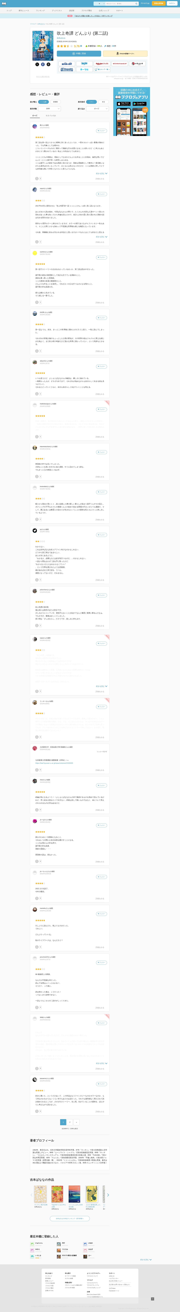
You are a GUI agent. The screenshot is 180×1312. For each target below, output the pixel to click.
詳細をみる (100, 179)
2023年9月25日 (45, 782)
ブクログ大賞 (49, 1285)
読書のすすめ (49, 1290)
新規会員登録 (158, 3)
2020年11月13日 (45, 911)
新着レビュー (49, 1281)
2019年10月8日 (45, 406)
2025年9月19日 (45, 749)
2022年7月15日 (45, 254)
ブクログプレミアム (93, 1285)
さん (42, 125)
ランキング (48, 1276)
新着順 (55, 102)
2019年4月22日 (45, 640)
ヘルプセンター (113, 1278)
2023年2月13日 (45, 191)
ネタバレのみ (51, 116)
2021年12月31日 (45, 874)
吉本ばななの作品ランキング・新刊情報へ (70, 1218)
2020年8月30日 (45, 1020)
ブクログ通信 (49, 1288)
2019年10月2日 (45, 449)
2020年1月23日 (45, 315)
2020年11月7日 (45, 959)
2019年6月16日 (45, 592)
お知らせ (111, 1276)
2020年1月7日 (44, 363)
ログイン (172, 3)
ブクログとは (145, 3)
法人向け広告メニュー (115, 1281)
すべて (34, 116)
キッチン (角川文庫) (41, 1205)
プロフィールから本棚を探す (73, 1285)
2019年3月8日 (44, 704)
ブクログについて (92, 1276)
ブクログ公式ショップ (93, 1287)
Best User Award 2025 (93, 1294)
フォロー (102, 131)
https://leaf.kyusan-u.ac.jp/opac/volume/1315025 (54, 763)
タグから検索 (69, 1278)
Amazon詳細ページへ (127, 53)
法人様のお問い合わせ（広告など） (120, 1284)
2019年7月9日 (44, 532)
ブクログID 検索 (70, 1287)
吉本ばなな (61, 38)
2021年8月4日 (44, 128)
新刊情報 (48, 1278)
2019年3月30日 (45, 1081)
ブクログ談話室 (50, 1283)
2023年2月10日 (45, 822)
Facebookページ (114, 1290)
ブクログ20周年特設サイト (95, 1297)
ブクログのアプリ (92, 1283)
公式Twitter (112, 1288)
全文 (103, 102)
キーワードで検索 (70, 1276)
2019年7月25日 (45, 489)
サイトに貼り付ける (42, 76)
